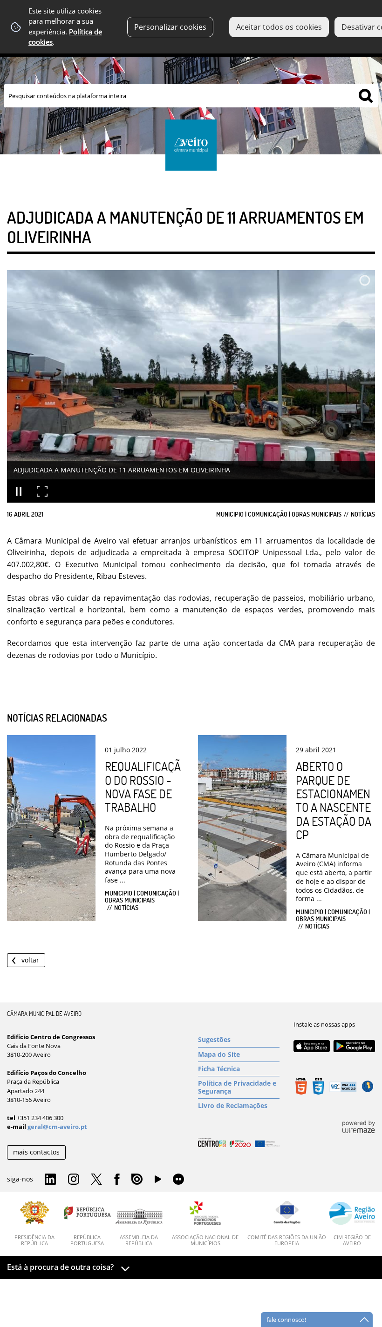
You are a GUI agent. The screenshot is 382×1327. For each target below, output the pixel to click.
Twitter (96, 1180)
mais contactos (36, 1152)
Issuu (137, 1180)
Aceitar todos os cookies (279, 27)
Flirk (178, 1180)
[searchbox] (191, 95)
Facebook (117, 1180)
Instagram (73, 1180)
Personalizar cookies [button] (170, 27)
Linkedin (50, 1180)
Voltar (30, 959)
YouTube (158, 1181)
